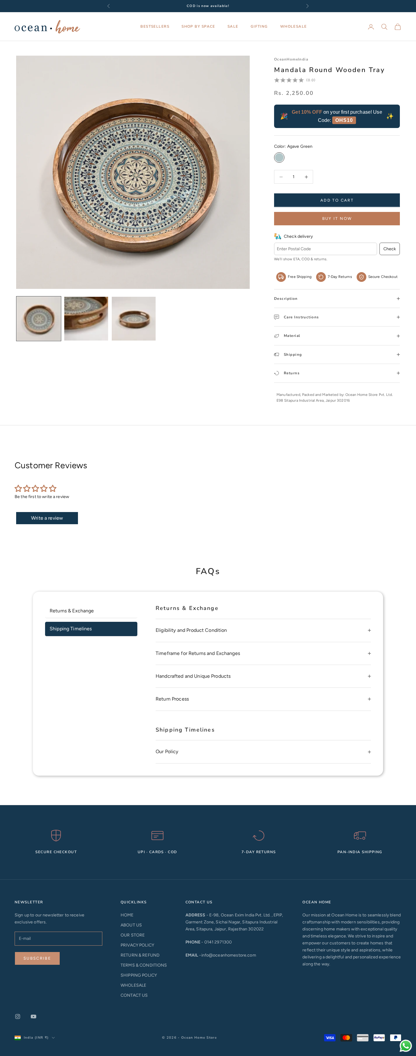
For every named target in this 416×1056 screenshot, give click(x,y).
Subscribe (37, 958)
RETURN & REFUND (140, 955)
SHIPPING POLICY (139, 975)
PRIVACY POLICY (137, 945)
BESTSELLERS (154, 26)
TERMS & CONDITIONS (144, 965)
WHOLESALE (293, 26)
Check (389, 248)
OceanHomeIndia (291, 59)
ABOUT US (131, 925)
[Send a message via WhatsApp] (406, 1046)
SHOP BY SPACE (198, 26)
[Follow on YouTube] (33, 1016)
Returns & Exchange (72, 611)
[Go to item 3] (133, 318)
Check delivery (298, 236)
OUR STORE (133, 935)
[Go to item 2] (86, 318)
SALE (232, 26)
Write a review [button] (47, 518)
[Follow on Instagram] (18, 1016)
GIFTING (259, 26)
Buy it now (337, 218)
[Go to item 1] (38, 318)
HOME (127, 915)
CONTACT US (134, 995)
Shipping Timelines (71, 629)
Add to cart (337, 200)
